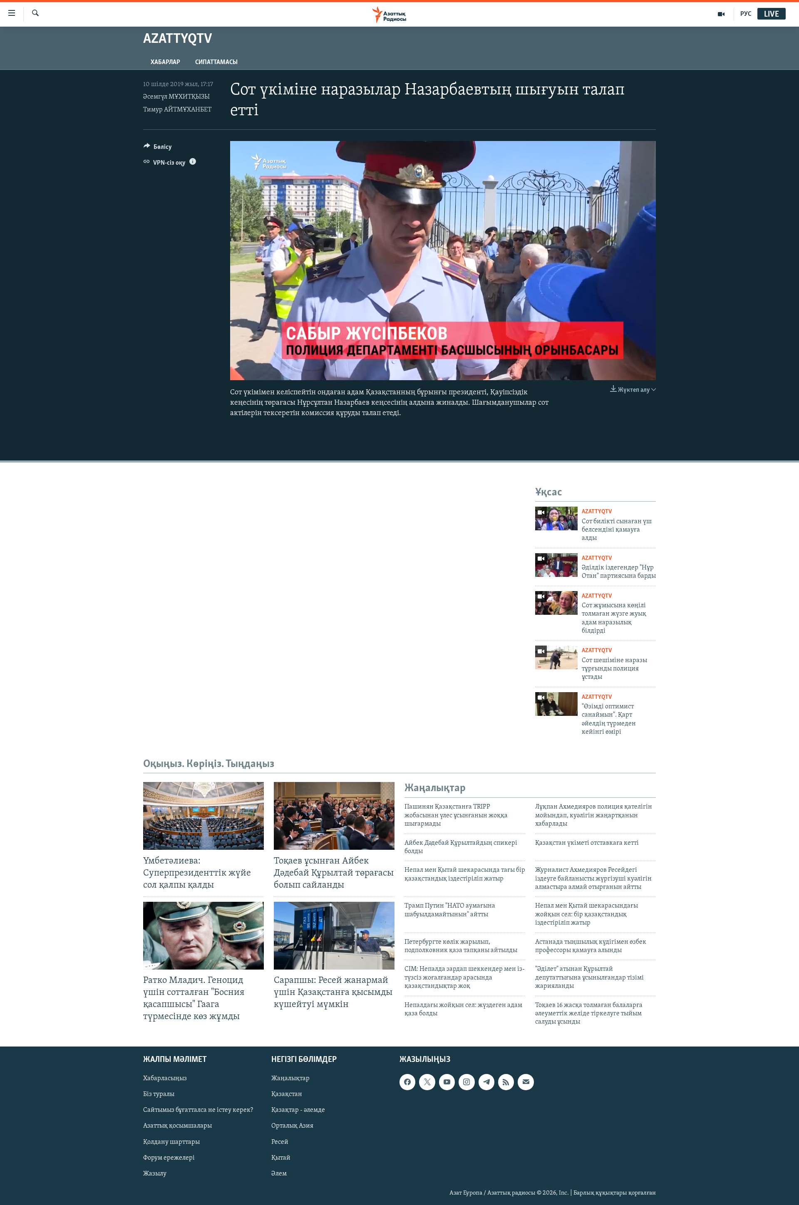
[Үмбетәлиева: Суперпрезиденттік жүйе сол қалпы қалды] (203, 816)
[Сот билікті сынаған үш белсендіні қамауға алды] (556, 518)
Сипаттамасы (216, 62)
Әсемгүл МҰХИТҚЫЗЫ (176, 97)
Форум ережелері (169, 1157)
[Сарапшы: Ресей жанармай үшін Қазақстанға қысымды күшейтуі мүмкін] (334, 936)
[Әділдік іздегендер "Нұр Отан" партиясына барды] (556, 565)
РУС (746, 14)
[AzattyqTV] (721, 14)
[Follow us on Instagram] (466, 1082)
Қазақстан (286, 1094)
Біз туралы (158, 1094)
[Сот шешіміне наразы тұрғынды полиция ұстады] (556, 657)
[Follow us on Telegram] (486, 1082)
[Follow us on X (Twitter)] (427, 1082)
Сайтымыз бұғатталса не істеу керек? (198, 1110)
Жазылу (154, 1173)
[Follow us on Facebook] (407, 1082)
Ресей (279, 1141)
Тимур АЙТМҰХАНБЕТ (177, 109)
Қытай (280, 1157)
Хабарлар (165, 62)
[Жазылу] (525, 1082)
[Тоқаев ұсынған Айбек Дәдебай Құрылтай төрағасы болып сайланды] (334, 816)
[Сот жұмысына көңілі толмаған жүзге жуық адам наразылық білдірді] (556, 603)
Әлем (279, 1173)
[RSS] (506, 1082)
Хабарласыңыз (165, 1078)
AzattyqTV (597, 512)
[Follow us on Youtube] (447, 1082)
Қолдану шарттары (171, 1141)
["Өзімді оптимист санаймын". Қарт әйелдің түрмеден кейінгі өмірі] (556, 704)
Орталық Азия (292, 1126)
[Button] (158, 149)
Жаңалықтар (290, 1078)
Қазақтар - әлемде (298, 1110)
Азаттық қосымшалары (177, 1126)
